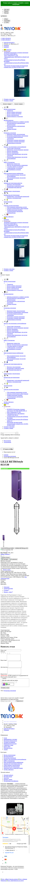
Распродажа (7, 51)
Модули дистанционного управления (17, 165)
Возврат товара (8, 779)
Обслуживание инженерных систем (17, 207)
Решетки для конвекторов (14, 198)
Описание (6, 587)
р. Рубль (6, 22)
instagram (6, 47)
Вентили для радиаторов (14, 184)
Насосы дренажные (12, 151)
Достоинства (4, 667)
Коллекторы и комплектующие (15, 186)
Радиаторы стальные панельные (16, 141)
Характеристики (8, 588)
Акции (6, 749)
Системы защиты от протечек (15, 166)
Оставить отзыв (5, 687)
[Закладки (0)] (1, 447)
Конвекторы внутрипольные (12, 766)
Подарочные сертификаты (11, 781)
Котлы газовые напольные (14, 112)
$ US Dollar (7, 20)
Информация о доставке (10, 739)
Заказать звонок (9, 732)
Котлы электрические (13, 115)
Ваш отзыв (4, 660)
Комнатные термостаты (13, 163)
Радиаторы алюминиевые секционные (17, 135)
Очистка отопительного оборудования (17, 208)
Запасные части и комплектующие (13, 768)
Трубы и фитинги (9, 769)
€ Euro (6, 19)
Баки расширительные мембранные (13, 762)
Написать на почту (19, 880)
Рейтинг (3, 651)
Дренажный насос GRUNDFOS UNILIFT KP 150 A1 (15, 414)
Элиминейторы (11, 213)
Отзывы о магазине (9, 99)
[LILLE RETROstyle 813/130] (4, 540)
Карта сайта (7, 746)
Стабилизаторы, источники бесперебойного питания (14, 168)
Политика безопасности (10, 740)
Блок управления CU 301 (11, 55)
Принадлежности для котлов (15, 116)
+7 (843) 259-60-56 (6, 38)
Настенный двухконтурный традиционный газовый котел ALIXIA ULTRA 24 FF (16, 66)
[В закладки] (5, 559)
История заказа (8, 776)
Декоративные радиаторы (14, 143)
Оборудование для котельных (12, 765)
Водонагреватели (8, 756)
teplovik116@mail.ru (9, 42)
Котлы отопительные (9, 755)
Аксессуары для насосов (13, 148)
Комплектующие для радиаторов (16, 134)
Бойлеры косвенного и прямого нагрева (18, 121)
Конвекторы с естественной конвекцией (18, 196)
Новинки (7, 49)
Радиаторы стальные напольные (16, 140)
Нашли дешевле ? (5, 554)
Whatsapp (6, 45)
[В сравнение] (13, 559)
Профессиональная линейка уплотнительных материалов (15, 210)
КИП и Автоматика (9, 761)
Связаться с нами (8, 745)
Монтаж (6, 13)
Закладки (6, 778)
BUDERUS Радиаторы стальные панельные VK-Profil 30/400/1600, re (16, 53)
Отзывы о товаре (8, 100)
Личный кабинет (8, 775)
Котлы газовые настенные (14, 113)
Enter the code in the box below (10, 680)
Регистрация (7, 440)
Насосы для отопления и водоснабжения (15, 759)
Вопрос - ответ (8, 592)
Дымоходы (10, 110)
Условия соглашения (9, 742)
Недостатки (4, 674)
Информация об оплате (10, 743)
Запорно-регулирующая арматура (13, 763)
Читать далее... (7, 569)
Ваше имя (3, 650)
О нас (5, 738)
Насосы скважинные (12, 152)
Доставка (6, 9)
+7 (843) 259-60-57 (6, 39)
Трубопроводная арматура (14, 187)
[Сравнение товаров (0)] (1, 445)
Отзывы (6, 590)
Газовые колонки (11, 129)
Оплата (6, 11)
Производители (8, 748)
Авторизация (7, 442)
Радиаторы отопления (10, 690)
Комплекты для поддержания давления (17, 149)
